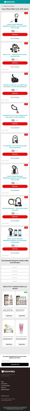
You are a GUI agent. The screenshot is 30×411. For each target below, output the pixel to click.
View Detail (15, 34)
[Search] (28, 2)
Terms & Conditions (5, 385)
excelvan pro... (15, 270)
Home (2, 6)
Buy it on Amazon (15, 38)
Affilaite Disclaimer (5, 389)
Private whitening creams (8, 307)
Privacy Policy (4, 383)
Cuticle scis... (15, 277)
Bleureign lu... (15, 267)
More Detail (5, 69)
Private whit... (15, 281)
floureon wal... (15, 274)
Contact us (3, 387)
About (2, 381)
